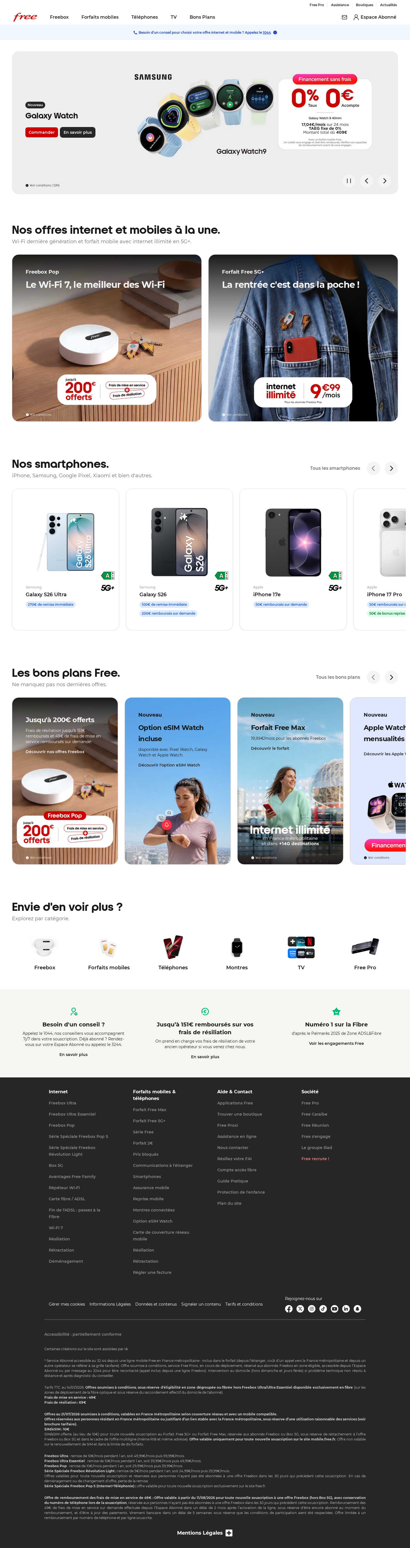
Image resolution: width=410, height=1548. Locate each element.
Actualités (388, 5)
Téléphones (144, 17)
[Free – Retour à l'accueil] (25, 17)
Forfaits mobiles (100, 17)
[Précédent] (373, 468)
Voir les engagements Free (336, 1043)
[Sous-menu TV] (181, 17)
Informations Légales (110, 1304)
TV (174, 17)
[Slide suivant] (384, 181)
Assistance (340, 5)
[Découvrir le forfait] (290, 781)
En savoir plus (73, 1054)
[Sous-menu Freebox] (72, 17)
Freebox (59, 17)
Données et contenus (156, 1304)
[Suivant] (391, 468)
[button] (205, 1533)
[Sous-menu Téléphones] (162, 17)
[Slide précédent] (366, 181)
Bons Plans (202, 17)
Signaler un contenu (201, 1304)
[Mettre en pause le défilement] (349, 181)
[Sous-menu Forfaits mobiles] (122, 17)
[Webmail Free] (344, 17)
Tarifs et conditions (244, 1304)
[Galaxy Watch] (205, 122)
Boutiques (364, 5)
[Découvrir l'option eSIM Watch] (177, 781)
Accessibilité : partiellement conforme (83, 1334)
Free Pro (317, 5)
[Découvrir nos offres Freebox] (65, 781)
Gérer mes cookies (67, 1304)
